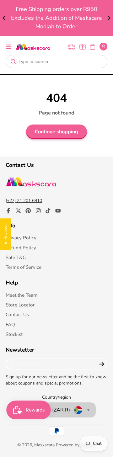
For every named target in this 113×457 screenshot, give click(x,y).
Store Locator (20, 304)
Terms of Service (23, 267)
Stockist (14, 334)
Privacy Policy (21, 237)
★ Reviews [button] (5, 234)
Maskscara (44, 445)
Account (103, 46)
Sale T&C (16, 257)
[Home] (33, 47)
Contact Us (17, 314)
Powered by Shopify (76, 445)
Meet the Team (21, 295)
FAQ (10, 324)
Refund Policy (21, 247)
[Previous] (4, 18)
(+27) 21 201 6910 (24, 201)
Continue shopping (56, 131)
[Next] (108, 18)
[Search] (13, 61)
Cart (92, 47)
